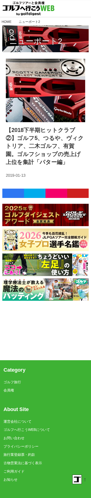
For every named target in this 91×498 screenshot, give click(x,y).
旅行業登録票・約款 (19, 454)
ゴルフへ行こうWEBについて (27, 430)
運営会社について (18, 421)
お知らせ (11, 479)
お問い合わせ (14, 438)
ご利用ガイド (14, 471)
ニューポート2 (35, 41)
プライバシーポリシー (21, 446)
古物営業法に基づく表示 (23, 463)
